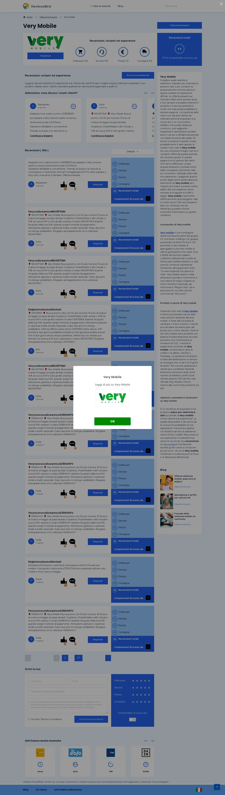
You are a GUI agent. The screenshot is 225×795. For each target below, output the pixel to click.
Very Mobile (112, 377)
